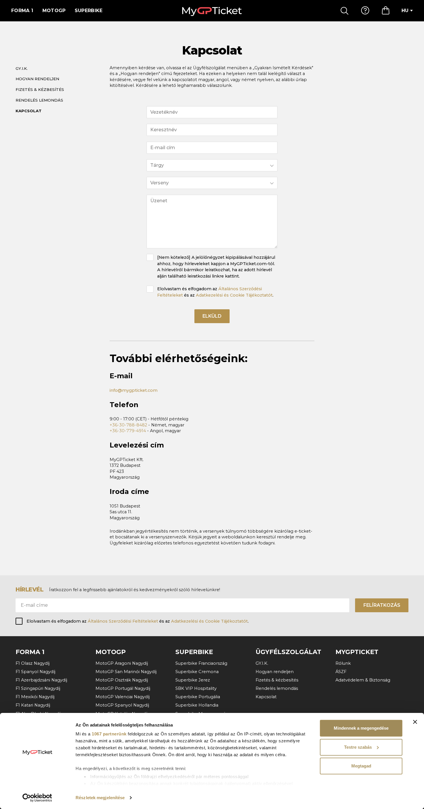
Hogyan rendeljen (37, 78)
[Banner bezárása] (415, 722)
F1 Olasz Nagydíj (33, 663)
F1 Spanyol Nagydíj (35, 671)
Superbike (89, 10)
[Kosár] (385, 10)
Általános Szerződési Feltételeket (123, 621)
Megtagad (361, 765)
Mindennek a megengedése (361, 728)
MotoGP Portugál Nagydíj (122, 688)
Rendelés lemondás (39, 100)
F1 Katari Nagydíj (33, 705)
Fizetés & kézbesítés (40, 89)
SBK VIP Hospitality (196, 688)
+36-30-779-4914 (128, 430)
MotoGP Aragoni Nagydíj (121, 663)
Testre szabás (358, 747)
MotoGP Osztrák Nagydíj (121, 680)
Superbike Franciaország (201, 663)
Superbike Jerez (192, 680)
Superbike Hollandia (196, 705)
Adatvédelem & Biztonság (362, 680)
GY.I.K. (22, 68)
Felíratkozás (381, 605)
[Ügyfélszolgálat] (365, 10)
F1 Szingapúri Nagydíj (38, 688)
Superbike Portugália (197, 696)
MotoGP (54, 10)
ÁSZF (340, 671)
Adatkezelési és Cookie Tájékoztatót (234, 295)
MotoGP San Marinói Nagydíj (126, 671)
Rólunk (343, 663)
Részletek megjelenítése (100, 797)
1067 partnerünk (109, 733)
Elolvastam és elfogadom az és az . (215, 292)
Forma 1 (22, 10)
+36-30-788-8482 (128, 425)
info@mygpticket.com (133, 390)
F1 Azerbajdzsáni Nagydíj (41, 680)
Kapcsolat (29, 110)
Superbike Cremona (197, 671)
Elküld (212, 316)
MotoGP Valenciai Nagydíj (122, 696)
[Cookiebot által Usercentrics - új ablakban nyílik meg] (37, 797)
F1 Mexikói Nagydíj (35, 696)
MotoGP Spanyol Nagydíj (122, 705)
